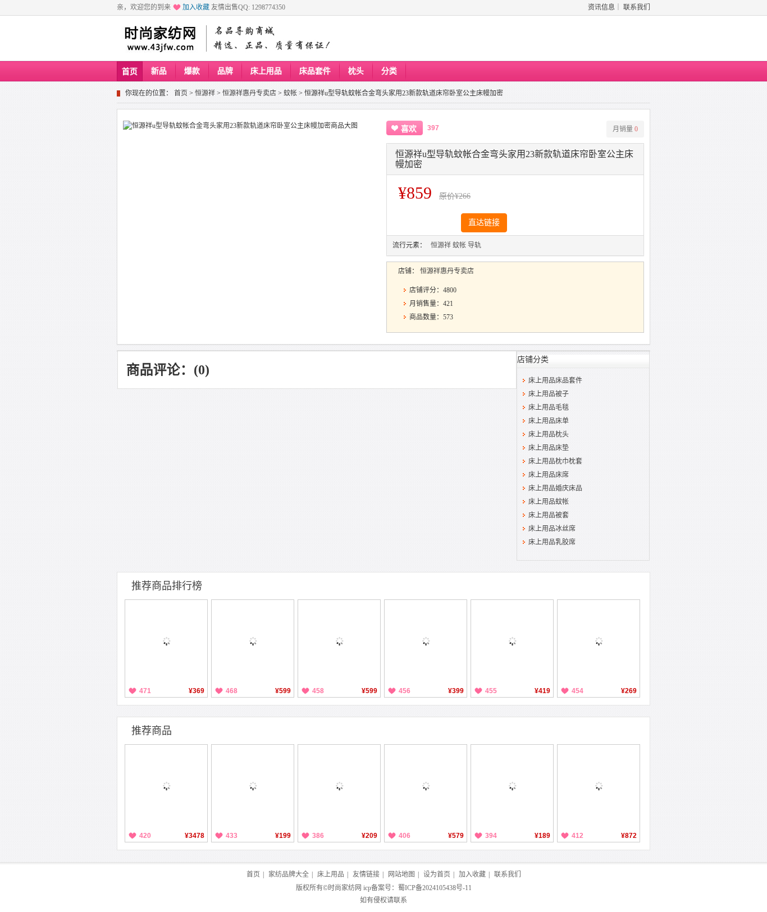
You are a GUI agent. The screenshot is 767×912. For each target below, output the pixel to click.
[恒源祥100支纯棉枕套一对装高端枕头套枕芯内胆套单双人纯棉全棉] (512, 786)
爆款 (192, 71)
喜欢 (409, 129)
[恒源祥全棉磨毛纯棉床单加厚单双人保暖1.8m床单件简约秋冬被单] (166, 641)
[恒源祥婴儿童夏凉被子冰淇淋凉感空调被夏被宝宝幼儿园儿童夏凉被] (339, 786)
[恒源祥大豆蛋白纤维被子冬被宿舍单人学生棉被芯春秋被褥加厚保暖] (512, 641)
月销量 (625, 129)
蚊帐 (290, 93)
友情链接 (366, 874)
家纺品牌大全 (288, 874)
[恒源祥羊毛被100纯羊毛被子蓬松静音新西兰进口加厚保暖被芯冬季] (166, 786)
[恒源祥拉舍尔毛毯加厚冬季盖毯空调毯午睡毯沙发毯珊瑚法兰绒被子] (426, 641)
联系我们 (636, 7)
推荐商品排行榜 (166, 586)
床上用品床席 (548, 475)
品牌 (225, 71)
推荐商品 (151, 730)
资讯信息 (601, 7)
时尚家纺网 (345, 888)
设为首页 (436, 874)
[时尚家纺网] (160, 38)
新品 (159, 71)
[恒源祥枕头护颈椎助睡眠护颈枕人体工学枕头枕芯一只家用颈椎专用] (599, 641)
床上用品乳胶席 (552, 542)
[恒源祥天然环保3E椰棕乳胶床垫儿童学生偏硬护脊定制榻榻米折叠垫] (599, 786)
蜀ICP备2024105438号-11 (435, 888)
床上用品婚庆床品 (555, 488)
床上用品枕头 (548, 434)
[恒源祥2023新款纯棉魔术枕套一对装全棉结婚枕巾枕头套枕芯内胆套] (253, 786)
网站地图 (401, 874)
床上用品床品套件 (555, 380)
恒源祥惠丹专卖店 (249, 93)
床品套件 (315, 71)
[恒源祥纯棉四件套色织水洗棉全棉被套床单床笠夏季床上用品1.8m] (253, 641)
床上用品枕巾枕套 (555, 461)
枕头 (356, 71)
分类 (389, 71)
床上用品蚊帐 (548, 502)
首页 (130, 71)
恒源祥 (205, 93)
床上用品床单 (548, 421)
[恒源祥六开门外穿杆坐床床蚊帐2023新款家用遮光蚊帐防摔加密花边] (426, 786)
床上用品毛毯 (548, 407)
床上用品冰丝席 (552, 529)
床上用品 (266, 71)
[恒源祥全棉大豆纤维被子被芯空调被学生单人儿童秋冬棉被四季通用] (339, 641)
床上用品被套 (548, 515)
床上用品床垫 (548, 448)
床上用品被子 (548, 394)
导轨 (474, 245)
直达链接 (484, 222)
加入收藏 (195, 7)
